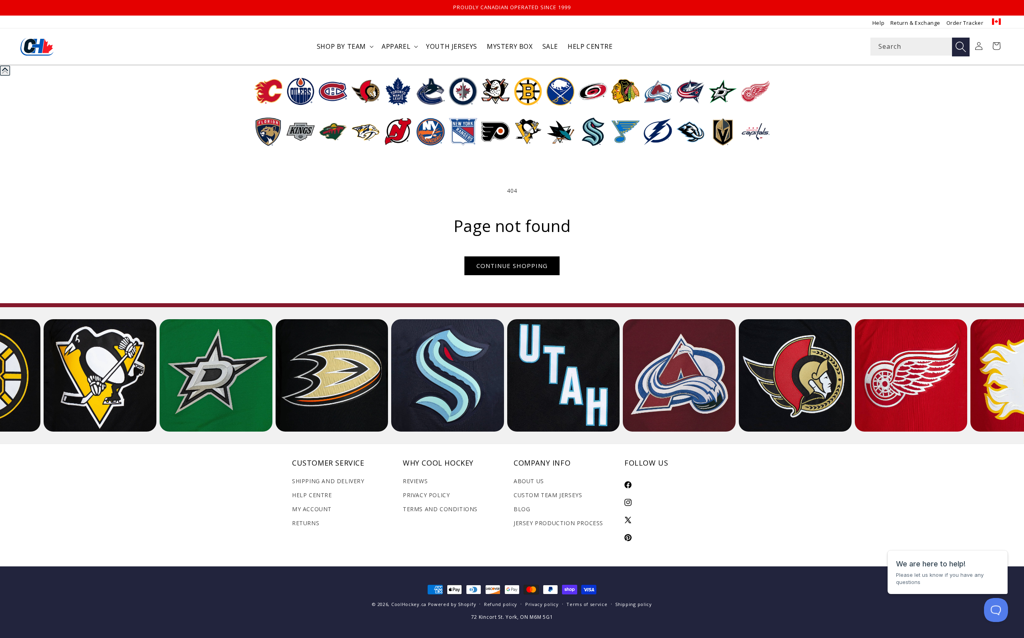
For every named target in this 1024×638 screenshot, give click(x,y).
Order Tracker (965, 22)
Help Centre (312, 495)
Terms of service (586, 604)
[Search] (961, 47)
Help (878, 22)
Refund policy (500, 604)
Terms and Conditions (440, 509)
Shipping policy (633, 604)
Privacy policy (542, 604)
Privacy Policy (426, 495)
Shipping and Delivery (328, 481)
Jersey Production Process (558, 523)
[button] (344, 47)
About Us (529, 481)
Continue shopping (512, 266)
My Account (312, 509)
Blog (522, 509)
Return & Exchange (915, 22)
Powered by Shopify (452, 604)
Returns (305, 523)
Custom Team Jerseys (548, 495)
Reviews (415, 481)
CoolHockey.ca (408, 604)
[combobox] (920, 47)
